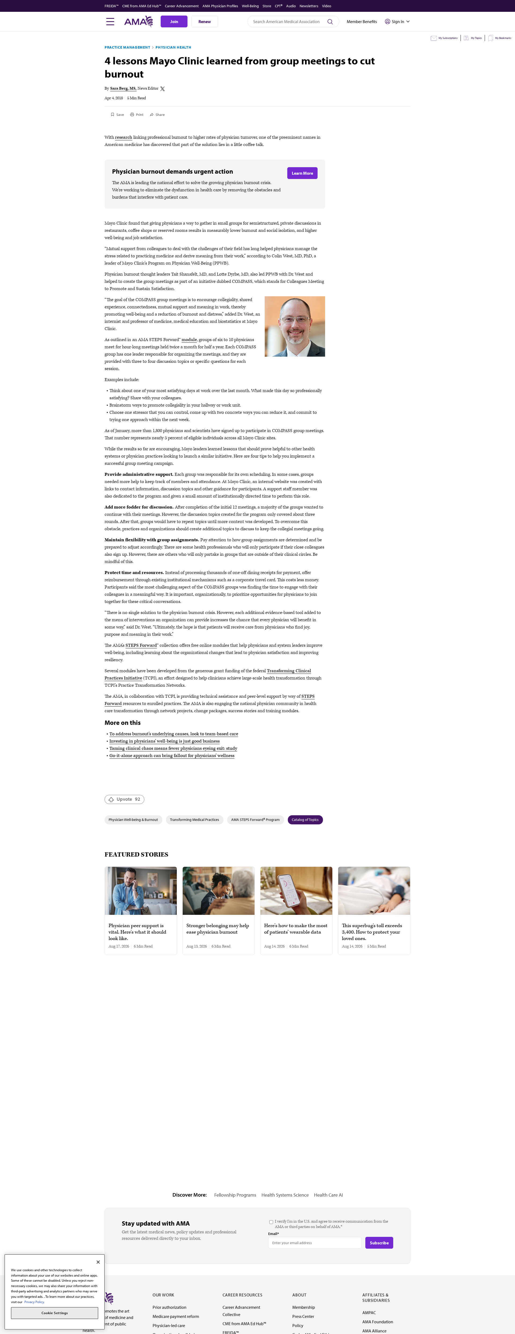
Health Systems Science (285, 1195)
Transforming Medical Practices (194, 819)
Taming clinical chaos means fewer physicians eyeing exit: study (173, 748)
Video (326, 5)
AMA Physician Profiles (220, 5)
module (189, 340)
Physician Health (173, 47)
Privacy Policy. (34, 1301)
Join (174, 21)
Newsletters (309, 5)
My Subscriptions (448, 38)
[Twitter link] (162, 89)
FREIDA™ (112, 5)
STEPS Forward (141, 645)
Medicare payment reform (176, 1316)
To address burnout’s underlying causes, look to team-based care (173, 734)
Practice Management (127, 47)
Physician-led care (169, 1325)
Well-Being (250, 5)
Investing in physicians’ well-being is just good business (164, 741)
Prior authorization (169, 1307)
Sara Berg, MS (122, 88)
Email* (273, 1233)
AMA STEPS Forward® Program (255, 819)
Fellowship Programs (235, 1195)
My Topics (476, 38)
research (123, 137)
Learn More (302, 173)
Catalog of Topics (305, 819)
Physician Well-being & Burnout (133, 819)
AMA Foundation (377, 1321)
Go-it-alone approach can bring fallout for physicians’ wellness (171, 756)
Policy (297, 1325)
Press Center (303, 1316)
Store (267, 5)
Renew (204, 21)
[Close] (98, 1262)
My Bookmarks (503, 38)
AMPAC (369, 1312)
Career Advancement (182, 5)
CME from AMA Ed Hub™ (141, 5)
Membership (303, 1307)
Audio (291, 5)
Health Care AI (328, 1195)
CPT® (278, 5)
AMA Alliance (374, 1330)
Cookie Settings (55, 1313)
